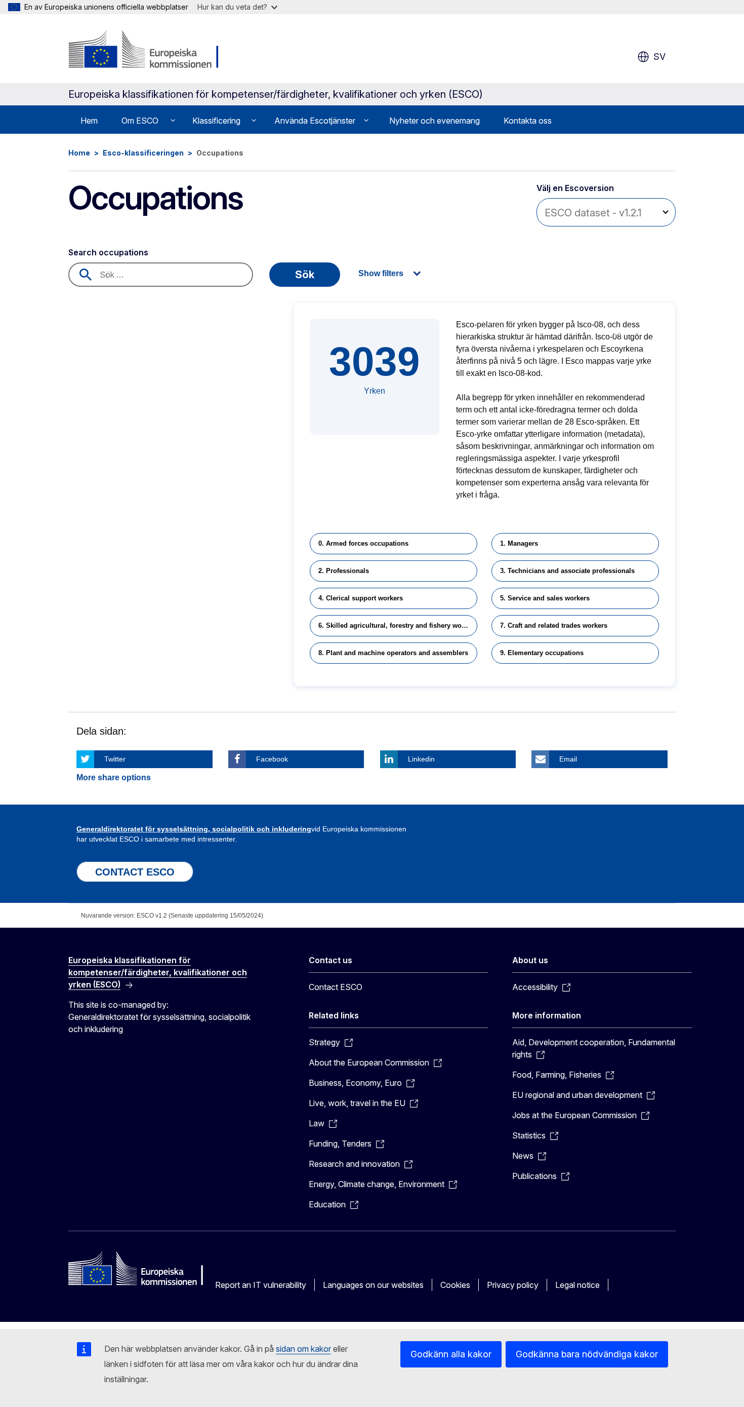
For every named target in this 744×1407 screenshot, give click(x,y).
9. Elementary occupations (542, 653)
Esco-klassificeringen (143, 152)
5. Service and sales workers (545, 598)
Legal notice (577, 1285)
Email (568, 759)
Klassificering (216, 121)
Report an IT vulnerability (260, 1285)
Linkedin (421, 759)
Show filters (380, 273)
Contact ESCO (335, 987)
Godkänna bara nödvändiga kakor (587, 1354)
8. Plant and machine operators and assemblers (393, 653)
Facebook (272, 759)
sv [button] (659, 56)
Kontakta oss (528, 121)
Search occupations (108, 252)
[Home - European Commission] (150, 50)
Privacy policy (513, 1285)
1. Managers (519, 543)
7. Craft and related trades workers (553, 625)
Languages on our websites (373, 1285)
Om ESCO (139, 121)
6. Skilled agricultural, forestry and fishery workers (397, 625)
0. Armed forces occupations (363, 543)
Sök (304, 275)
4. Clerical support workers (360, 598)
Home (79, 152)
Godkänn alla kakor (450, 1354)
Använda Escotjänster (314, 121)
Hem (89, 121)
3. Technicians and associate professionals (567, 571)
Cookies (455, 1285)
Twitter (115, 759)
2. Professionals (343, 571)
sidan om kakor (303, 1349)
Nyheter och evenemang (434, 121)
